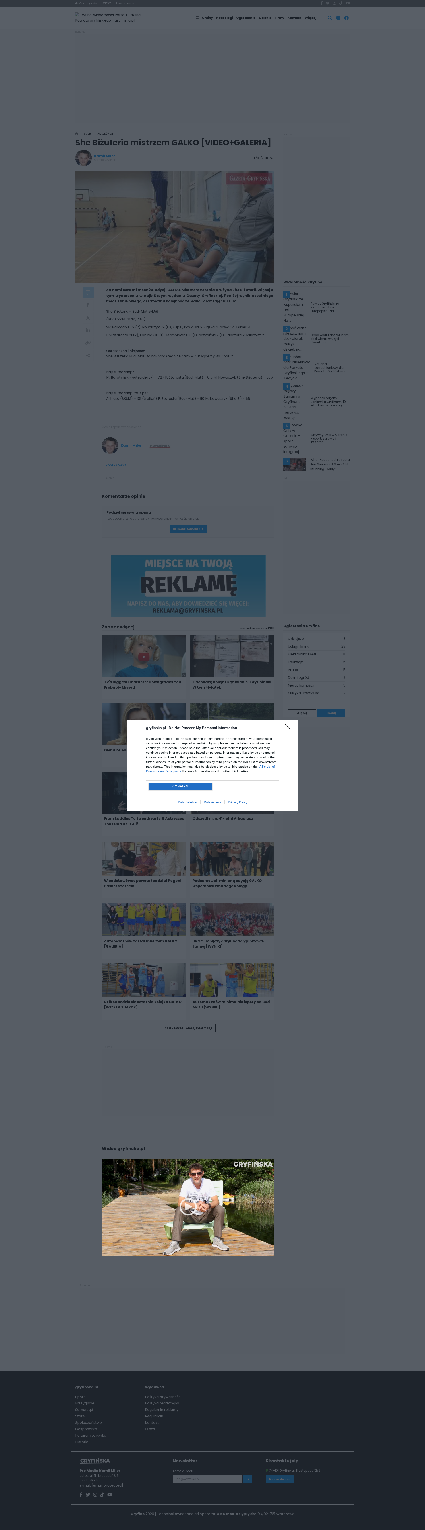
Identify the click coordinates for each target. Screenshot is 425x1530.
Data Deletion (187, 802)
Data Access (212, 802)
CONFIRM (180, 786)
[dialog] (212, 765)
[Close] (289, 728)
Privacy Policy (237, 802)
